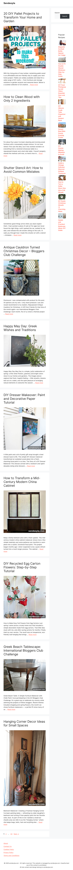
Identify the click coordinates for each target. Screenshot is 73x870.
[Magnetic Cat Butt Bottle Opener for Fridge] (62, 42)
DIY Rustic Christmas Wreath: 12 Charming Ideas (62, 206)
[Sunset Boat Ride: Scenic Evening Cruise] (62, 124)
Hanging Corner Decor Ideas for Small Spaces (24, 723)
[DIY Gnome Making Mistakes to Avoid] (62, 141)
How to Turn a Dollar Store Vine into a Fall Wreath (62, 187)
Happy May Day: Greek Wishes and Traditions (20, 328)
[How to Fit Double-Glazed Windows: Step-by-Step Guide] (62, 59)
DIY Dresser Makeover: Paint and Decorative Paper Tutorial (24, 398)
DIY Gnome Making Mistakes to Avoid (61, 150)
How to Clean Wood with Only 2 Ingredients (22, 98)
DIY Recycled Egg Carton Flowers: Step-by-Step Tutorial (22, 567)
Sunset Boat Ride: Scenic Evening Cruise (62, 133)
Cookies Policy (9, 849)
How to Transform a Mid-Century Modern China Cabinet (22, 481)
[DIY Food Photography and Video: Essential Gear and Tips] (62, 80)
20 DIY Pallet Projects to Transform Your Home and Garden (23, 17)
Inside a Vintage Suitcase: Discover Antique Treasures (62, 168)
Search (57, 13)
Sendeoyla (9, 3)
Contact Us (8, 846)
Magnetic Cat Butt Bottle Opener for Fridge (61, 51)
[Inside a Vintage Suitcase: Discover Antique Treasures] (62, 158)
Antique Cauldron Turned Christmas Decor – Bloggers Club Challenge (24, 251)
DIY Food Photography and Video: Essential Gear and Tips (62, 91)
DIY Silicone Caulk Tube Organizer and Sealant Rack (62, 113)
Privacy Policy (8, 852)
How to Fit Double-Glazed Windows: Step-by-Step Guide (61, 70)
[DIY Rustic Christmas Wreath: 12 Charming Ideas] (62, 196)
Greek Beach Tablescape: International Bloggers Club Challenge (23, 650)
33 (11, 834)
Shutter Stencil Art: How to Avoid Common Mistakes (23, 169)
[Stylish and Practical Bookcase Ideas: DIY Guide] (62, 215)
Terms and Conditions (11, 855)
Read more (34, 85)
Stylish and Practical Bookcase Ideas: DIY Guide (62, 225)
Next (16, 834)
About (6, 843)
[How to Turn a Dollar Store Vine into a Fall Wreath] (62, 177)
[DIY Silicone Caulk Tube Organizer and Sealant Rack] (62, 101)
